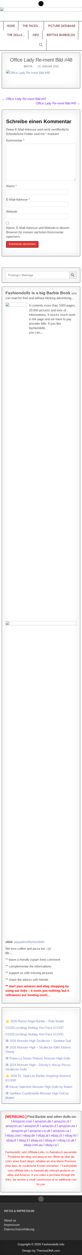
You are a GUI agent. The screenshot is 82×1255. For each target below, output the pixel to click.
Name (11, 186)
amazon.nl (61, 1121)
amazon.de (43, 1121)
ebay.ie (51, 1140)
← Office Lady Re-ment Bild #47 (24, 99)
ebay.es (36, 1140)
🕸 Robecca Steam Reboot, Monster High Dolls (37, 1058)
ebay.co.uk (66, 1140)
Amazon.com (22, 1121)
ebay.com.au (33, 1145)
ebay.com (14, 1135)
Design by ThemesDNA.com (41, 1250)
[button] (41, 44)
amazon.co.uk (39, 1131)
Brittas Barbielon (61, 34)
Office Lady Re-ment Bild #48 (41, 60)
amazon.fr (31, 1126)
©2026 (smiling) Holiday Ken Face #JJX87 (34, 1027)
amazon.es (67, 1126)
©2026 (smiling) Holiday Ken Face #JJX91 (34, 1034)
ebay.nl (71, 1135)
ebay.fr (11, 1140)
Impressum (12, 1225)
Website (11, 211)
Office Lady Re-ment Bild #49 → (58, 103)
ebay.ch (56, 1135)
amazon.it (49, 1126)
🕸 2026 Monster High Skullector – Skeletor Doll (38, 1041)
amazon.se (13, 1126)
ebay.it (23, 1140)
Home (11, 25)
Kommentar (15, 140)
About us (10, 1220)
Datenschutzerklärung (19, 1229)
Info (36, 34)
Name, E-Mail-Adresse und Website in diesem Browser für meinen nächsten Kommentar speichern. (38, 232)
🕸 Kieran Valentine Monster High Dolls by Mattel (38, 1087)
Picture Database (61, 25)
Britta (28, 66)
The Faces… (31, 25)
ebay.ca (51, 1145)
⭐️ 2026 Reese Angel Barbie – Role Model (34, 1021)
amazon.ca (61, 1131)
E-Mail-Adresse (18, 199)
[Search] (41, 3)
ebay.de (29, 1135)
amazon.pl (19, 1131)
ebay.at (43, 1135)
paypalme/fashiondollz (29, 942)
